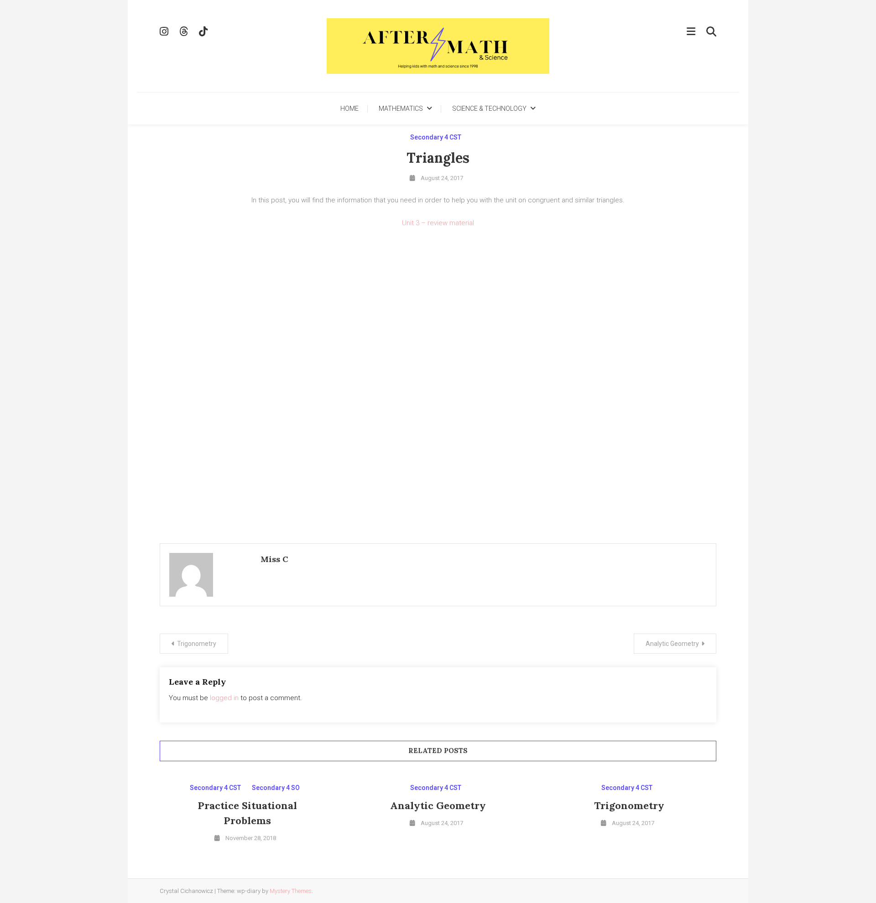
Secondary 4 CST (435, 137)
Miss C (274, 559)
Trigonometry (196, 643)
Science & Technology (489, 108)
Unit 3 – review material (438, 223)
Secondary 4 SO (276, 787)
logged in (224, 698)
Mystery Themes (291, 891)
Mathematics (401, 108)
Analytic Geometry (672, 643)
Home (349, 108)
